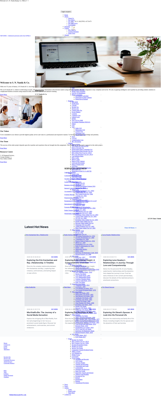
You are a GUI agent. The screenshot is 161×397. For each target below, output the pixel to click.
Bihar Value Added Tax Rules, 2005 (86, 313)
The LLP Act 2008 (77, 120)
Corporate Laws (77, 199)
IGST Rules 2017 (80, 337)
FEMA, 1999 (79, 248)
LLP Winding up (77, 353)
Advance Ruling (80, 363)
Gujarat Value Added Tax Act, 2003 (86, 216)
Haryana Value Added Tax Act (84, 223)
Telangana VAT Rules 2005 (83, 309)
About (66, 16)
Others (74, 124)
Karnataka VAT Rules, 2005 (83, 299)
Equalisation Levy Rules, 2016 (84, 327)
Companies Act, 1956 (81, 202)
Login (70, 389)
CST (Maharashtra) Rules (82, 277)
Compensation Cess (77, 140)
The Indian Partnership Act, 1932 (85, 236)
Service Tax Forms (77, 348)
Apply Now (71, 33)
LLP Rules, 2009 (80, 287)
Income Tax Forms (77, 340)
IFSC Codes (75, 158)
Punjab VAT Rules (80, 306)
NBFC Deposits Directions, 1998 (85, 317)
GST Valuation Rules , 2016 (83, 272)
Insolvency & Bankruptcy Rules (84, 331)
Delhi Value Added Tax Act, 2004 (85, 208)
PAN (5, 370)
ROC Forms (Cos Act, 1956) (80, 343)
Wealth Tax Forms (77, 346)
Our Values (71, 20)
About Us (71, 18)
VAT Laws (75, 207)
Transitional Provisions (82, 383)
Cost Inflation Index (77, 156)
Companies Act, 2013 (81, 200)
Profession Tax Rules (81, 316)
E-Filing (6, 374)
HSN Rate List (76, 169)
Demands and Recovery (82, 369)
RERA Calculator (77, 95)
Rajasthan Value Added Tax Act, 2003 (86, 220)
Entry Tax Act (79, 197)
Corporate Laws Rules (78, 284)
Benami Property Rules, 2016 (84, 332)
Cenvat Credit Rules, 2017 (83, 280)
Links (70, 173)
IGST (73, 136)
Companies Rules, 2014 (82, 285)
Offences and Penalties (82, 374)
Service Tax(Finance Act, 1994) (84, 191)
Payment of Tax (80, 376)
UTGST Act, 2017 (80, 260)
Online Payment (8, 375)
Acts (69, 181)
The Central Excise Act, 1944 (84, 194)
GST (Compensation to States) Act (85, 262)
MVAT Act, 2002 (80, 210)
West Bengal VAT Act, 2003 (83, 211)
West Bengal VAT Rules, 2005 (84, 296)
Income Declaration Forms (79, 345)
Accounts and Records (82, 359)
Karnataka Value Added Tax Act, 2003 (86, 215)
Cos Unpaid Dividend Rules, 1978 (85, 290)
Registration (78, 379)
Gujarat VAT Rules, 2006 (82, 301)
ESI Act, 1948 (79, 231)
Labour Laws (76, 117)
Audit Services (8, 361)
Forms (70, 339)
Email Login (71, 391)
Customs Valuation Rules (82, 279)
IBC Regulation (76, 141)
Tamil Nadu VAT (80, 135)
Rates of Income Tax (78, 148)
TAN (5, 372)
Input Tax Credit (80, 371)
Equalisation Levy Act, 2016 (83, 244)
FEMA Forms (76, 355)
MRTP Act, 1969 (80, 242)
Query (66, 386)
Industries (67, 26)
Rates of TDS (76, 144)
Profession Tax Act (81, 234)
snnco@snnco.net (80, 23)
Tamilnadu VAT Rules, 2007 (83, 298)
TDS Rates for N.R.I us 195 (80, 146)
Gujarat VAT (79, 131)
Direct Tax (75, 182)
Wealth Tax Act (80, 184)
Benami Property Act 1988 (83, 254)
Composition (79, 368)
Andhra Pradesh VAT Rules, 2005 (85, 311)
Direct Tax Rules (77, 265)
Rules (70, 264)
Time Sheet (71, 393)
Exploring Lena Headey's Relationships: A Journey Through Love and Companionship (118, 262)
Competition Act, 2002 (82, 239)
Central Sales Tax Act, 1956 (83, 192)
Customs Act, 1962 (81, 196)
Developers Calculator (82, 96)
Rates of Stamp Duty (78, 164)
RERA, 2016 (79, 251)
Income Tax (7, 357)
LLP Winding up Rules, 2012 (84, 288)
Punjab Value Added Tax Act (84, 221)
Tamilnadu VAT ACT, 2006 (83, 213)
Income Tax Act (80, 183)
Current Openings (73, 31)
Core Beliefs (71, 25)
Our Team (71, 21)
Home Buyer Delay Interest (83, 97)
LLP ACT (78, 203)
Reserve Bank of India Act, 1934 (85, 241)
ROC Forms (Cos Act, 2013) (80, 341)
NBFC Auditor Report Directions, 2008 (87, 321)
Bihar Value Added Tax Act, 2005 (85, 228)
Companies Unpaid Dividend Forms (82, 350)
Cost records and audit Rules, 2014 (85, 324)
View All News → (130, 228)
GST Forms (78, 361)
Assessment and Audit (81, 366)
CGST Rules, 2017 (81, 335)
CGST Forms (76, 358)
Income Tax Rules (80, 266)
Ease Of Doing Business (79, 179)
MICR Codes (76, 159)
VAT (73, 127)
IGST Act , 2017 (80, 257)
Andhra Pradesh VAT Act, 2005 (84, 226)
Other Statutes (76, 230)
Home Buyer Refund (81, 99)
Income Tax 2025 (80, 188)
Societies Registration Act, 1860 (84, 237)
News (66, 384)
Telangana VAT (80, 133)
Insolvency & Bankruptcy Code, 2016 (86, 253)
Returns (77, 381)
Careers (66, 28)
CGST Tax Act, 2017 (81, 259)
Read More (3, 138)
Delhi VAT (78, 128)
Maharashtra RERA (81, 249)
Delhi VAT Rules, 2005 (82, 293)
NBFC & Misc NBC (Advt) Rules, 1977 (87, 319)
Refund (77, 378)
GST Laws (75, 256)
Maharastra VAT (80, 130)
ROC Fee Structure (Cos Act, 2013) (82, 154)
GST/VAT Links (77, 177)
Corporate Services (9, 360)
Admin (66, 388)
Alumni (66, 35)
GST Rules (75, 334)
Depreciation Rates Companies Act (82, 149)
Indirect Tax (75, 189)
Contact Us (67, 394)
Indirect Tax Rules (77, 271)
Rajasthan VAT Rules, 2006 (83, 304)
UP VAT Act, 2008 (81, 218)
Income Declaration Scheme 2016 (85, 186)
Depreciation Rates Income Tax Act (82, 151)
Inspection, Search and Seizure (84, 373)
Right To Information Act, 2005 (84, 246)
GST (73, 125)
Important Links (76, 175)
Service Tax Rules (80, 274)
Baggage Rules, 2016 (81, 326)
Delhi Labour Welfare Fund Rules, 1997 (87, 322)
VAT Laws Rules (77, 292)
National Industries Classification (81, 168)
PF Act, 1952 (79, 232)
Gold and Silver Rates (78, 163)
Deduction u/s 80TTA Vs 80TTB (81, 171)
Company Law (76, 115)
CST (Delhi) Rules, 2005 (82, 275)
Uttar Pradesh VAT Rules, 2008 (84, 303)
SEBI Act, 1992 (80, 205)
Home (66, 15)
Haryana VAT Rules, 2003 (83, 308)
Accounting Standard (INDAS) (81, 122)
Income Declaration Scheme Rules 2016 (87, 269)
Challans (6, 377)
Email (5, 348)
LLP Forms (75, 356)
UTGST (74, 138)
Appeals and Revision (81, 364)
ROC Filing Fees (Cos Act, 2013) (82, 153)
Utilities (70, 143)
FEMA (74, 119)
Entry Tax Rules (80, 282)
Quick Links (75, 174)
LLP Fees (74, 166)
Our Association (73, 23)
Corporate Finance (9, 363)
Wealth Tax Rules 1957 (82, 268)
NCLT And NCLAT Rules (83, 329)
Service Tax (7, 358)
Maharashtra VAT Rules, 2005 (84, 294)
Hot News (54, 257)
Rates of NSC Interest (78, 161)
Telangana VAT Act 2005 (82, 225)
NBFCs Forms (76, 351)
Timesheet (7, 349)
